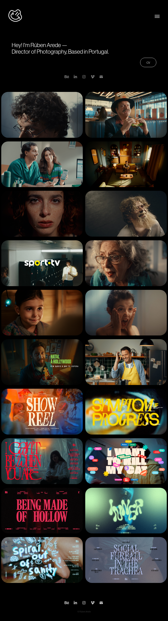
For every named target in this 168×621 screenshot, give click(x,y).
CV (148, 62)
